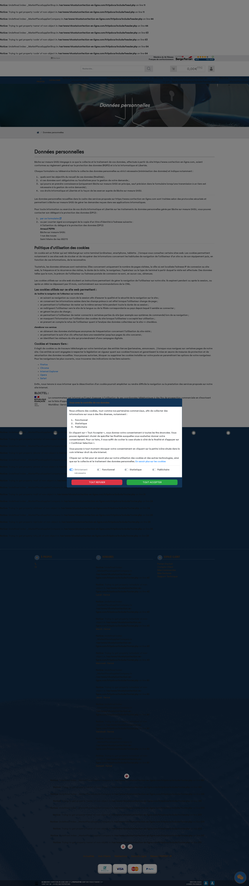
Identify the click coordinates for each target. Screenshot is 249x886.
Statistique (136, 470)
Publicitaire (163, 470)
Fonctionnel (108, 470)
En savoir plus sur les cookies (150, 461)
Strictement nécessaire (80, 471)
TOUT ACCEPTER (152, 482)
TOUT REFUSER (97, 482)
